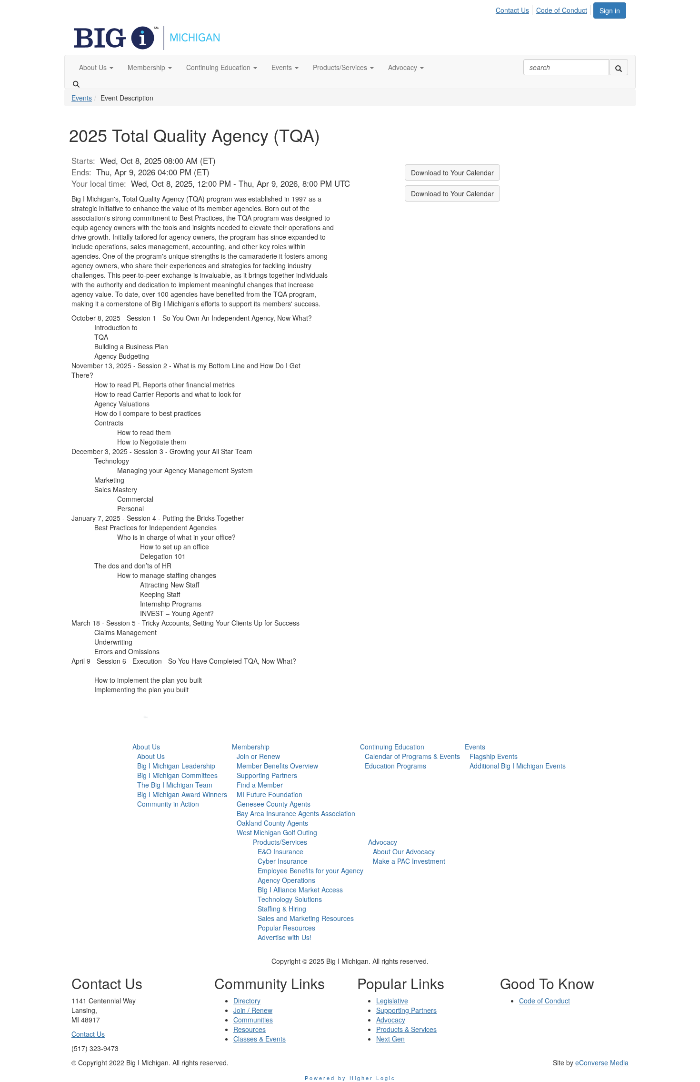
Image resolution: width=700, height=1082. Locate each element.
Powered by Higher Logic (350, 1078)
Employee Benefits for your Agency (310, 870)
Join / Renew (252, 1010)
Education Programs (395, 765)
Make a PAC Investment (409, 861)
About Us (146, 746)
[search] (618, 67)
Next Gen (390, 1038)
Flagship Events (494, 756)
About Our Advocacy (404, 851)
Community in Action (168, 804)
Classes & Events (259, 1038)
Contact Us (512, 10)
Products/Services (280, 842)
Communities (253, 1019)
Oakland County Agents (272, 823)
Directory (246, 1000)
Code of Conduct (561, 10)
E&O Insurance (280, 851)
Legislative (392, 1000)
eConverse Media (602, 1062)
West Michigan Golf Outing (277, 832)
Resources (249, 1029)
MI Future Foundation (269, 794)
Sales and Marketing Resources (306, 918)
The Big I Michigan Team (174, 784)
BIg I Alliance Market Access (300, 889)
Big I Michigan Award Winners (182, 794)
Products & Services (406, 1029)
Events (81, 97)
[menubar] (544, 8)
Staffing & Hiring (282, 908)
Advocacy (382, 842)
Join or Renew (258, 756)
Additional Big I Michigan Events (518, 765)
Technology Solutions (290, 899)
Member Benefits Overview (277, 765)
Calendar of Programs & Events (412, 756)
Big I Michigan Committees (177, 775)
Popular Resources (286, 927)
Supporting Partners (267, 775)
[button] (96, 67)
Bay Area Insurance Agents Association (296, 813)
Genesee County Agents (273, 804)
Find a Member (260, 784)
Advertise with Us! (284, 937)
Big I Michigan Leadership (176, 765)
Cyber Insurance (283, 861)
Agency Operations (286, 880)
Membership (251, 746)
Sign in (610, 10)
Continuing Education (392, 746)
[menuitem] (515, 8)
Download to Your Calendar (452, 172)
